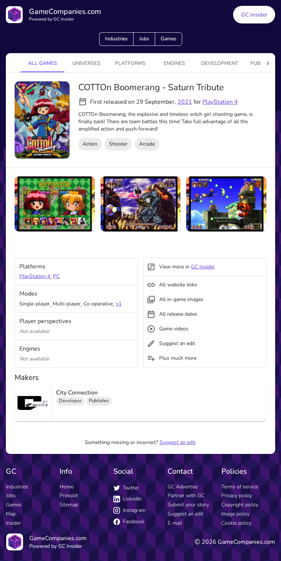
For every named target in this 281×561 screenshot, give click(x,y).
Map (11, 513)
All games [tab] (42, 63)
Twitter (131, 487)
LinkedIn (132, 498)
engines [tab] (174, 63)
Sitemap (69, 504)
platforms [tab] (130, 63)
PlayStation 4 (220, 102)
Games (168, 38)
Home (67, 486)
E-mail (175, 523)
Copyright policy (239, 504)
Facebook (134, 521)
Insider (13, 523)
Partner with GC (186, 495)
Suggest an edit (177, 442)
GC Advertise (183, 486)
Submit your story (188, 504)
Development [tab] (220, 63)
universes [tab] (86, 63)
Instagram (134, 510)
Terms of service (239, 486)
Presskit (69, 495)
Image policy (235, 513)
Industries (116, 38)
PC (56, 276)
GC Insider (254, 14)
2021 (184, 102)
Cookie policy (236, 523)
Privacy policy (236, 495)
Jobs (144, 38)
